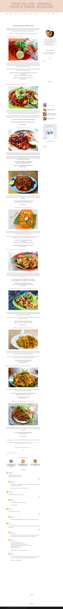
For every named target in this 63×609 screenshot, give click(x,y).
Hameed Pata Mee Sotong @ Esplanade (23, 127)
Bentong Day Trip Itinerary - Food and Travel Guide (51, 110)
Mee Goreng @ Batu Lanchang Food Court (19, 365)
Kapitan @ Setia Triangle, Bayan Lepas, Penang (51, 118)
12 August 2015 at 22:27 (14, 533)
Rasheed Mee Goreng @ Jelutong (16, 84)
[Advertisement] (23, 20)
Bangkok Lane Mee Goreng (14, 36)
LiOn (11, 539)
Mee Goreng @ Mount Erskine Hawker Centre (24, 288)
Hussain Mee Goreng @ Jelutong (23, 169)
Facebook (29, 447)
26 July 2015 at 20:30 (11, 473)
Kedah (12, 454)
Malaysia (14, 454)
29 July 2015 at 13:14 (13, 517)
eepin (12, 481)
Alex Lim (10, 508)
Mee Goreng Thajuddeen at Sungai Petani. (25, 443)
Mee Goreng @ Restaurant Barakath (24, 401)
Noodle (18, 454)
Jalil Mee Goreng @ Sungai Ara (23, 207)
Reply (39, 529)
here (26, 124)
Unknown (10, 472)
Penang (21, 454)
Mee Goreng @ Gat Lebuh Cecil (23, 328)
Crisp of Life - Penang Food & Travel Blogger (31, 5)
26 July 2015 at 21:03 (13, 482)
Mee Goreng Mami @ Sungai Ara (16, 249)
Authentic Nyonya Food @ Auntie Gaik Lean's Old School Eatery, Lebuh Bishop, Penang (52, 114)
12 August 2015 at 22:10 (11, 524)
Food (10, 454)
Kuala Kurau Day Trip (50, 105)
